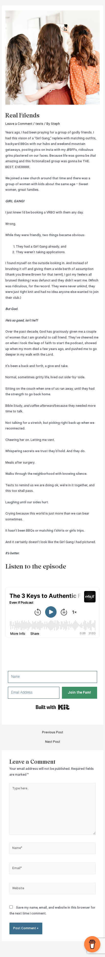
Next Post (52, 742)
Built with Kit (53, 707)
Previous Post (52, 732)
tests (39, 124)
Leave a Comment (18, 124)
